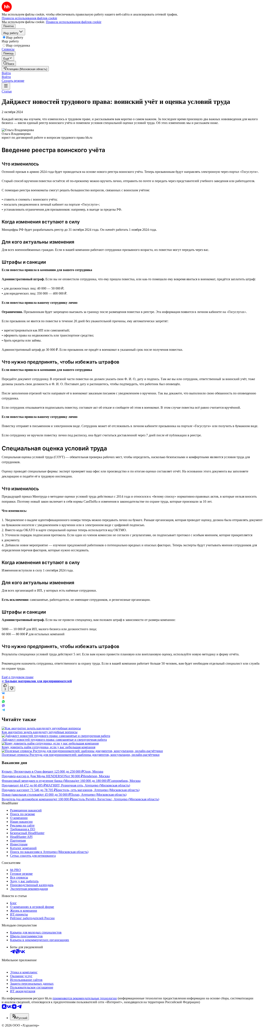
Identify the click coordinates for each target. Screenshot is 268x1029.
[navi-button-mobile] (6, 86)
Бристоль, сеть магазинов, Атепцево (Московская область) (97, 790)
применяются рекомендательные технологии (85, 998)
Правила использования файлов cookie (73, 22)
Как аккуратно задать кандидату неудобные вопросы (39, 732)
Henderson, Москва (96, 776)
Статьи (7, 91)
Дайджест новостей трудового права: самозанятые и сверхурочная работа (54, 739)
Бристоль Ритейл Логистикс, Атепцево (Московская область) (115, 799)
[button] (6, 73)
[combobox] (19, 1016)
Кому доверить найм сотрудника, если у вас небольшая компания (48, 747)
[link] (9, 63)
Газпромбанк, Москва (124, 781)
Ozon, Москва (93, 771)
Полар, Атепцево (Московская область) (98, 794)
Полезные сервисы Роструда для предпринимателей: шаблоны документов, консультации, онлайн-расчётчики (81, 754)
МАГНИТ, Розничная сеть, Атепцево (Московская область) (87, 785)
